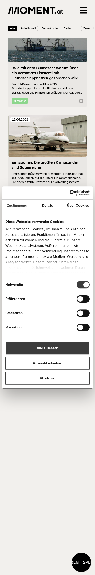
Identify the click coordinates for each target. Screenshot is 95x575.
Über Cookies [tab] (78, 205)
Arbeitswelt (28, 28)
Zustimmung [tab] (17, 205)
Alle (12, 28)
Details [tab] (47, 205)
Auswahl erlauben (47, 363)
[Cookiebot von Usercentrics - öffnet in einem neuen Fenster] (69, 193)
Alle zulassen (47, 348)
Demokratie (50, 28)
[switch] (83, 299)
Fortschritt (70, 28)
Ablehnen (47, 378)
